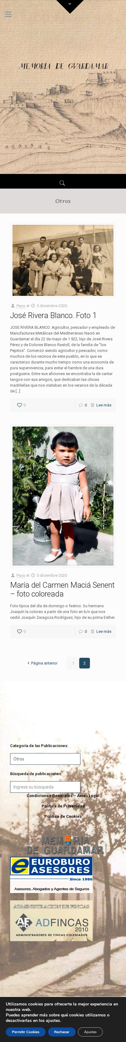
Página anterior (44, 663)
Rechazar (61, 1032)
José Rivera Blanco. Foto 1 (53, 315)
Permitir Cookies (25, 1032)
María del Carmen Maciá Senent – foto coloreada (62, 589)
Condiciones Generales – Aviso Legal (63, 795)
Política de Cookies (63, 816)
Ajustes (90, 1032)
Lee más (103, 405)
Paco (21, 305)
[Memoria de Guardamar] (63, 87)
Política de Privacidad (63, 806)
